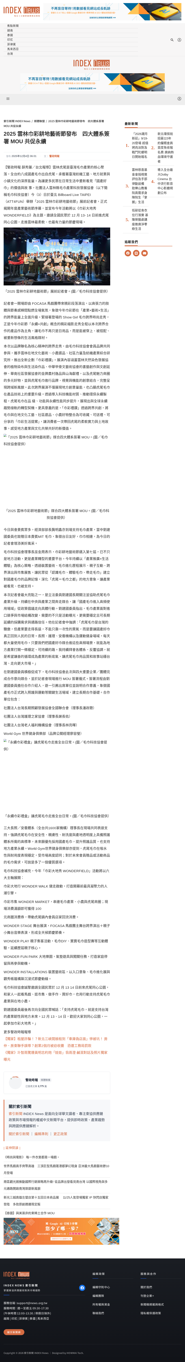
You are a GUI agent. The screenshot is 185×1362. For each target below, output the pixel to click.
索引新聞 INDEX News (17, 121)
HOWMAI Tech (75, 1353)
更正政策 (60, 1134)
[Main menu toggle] (8, 98)
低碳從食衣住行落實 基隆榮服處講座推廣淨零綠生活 (140, 220)
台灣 (10, 53)
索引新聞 (15, 1114)
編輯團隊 (98, 1296)
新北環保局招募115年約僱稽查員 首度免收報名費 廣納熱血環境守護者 (166, 147)
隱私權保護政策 (151, 1313)
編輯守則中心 (101, 1287)
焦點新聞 (13, 25)
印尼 (10, 39)
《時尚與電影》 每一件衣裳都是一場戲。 (32, 1157)
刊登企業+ (147, 1296)
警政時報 (54, 156)
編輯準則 (41, 1134)
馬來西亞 (13, 49)
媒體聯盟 (39, 121)
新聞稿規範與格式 (152, 1304)
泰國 (10, 35)
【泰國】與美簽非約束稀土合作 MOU (29, 1213)
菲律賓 (11, 44)
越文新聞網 (14, 1332)
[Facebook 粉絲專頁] (82, 1288)
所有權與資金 (101, 1304)
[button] (172, 40)
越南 (10, 30)
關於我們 (146, 1287)
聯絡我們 (98, 1313)
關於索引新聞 (19, 1134)
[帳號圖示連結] (179, 40)
